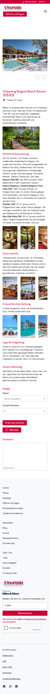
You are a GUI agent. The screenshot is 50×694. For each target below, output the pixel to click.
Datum (6, 393)
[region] (25, 457)
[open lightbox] (21, 138)
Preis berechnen (14, 423)
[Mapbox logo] (9, 468)
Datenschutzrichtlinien (36, 619)
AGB (19, 619)
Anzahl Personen (11, 405)
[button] (43, 2)
